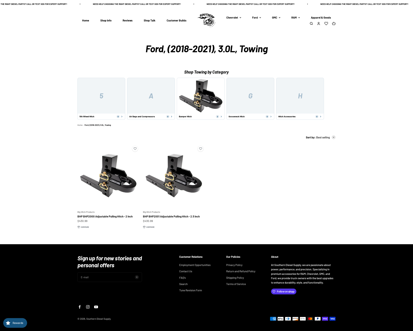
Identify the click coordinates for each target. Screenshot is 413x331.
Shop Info (105, 20)
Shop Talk (149, 20)
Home (85, 20)
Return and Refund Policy (240, 271)
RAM (294, 17)
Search (183, 284)
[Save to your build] (135, 148)
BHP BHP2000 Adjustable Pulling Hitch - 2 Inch (105, 216)
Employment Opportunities (195, 264)
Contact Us (185, 271)
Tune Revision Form (190, 290)
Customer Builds (176, 20)
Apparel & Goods (321, 17)
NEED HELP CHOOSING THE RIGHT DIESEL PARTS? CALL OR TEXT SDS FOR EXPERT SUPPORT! (131, 4)
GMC (274, 17)
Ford (255, 17)
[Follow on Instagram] (88, 307)
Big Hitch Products (86, 212)
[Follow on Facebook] (79, 307)
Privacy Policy (234, 264)
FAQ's (182, 277)
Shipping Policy (235, 277)
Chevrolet (232, 17)
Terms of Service (236, 284)
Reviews (128, 20)
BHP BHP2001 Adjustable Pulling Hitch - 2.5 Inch (171, 216)
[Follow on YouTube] (96, 307)
